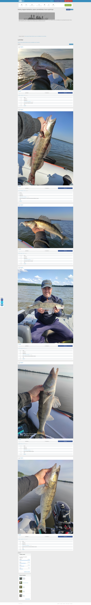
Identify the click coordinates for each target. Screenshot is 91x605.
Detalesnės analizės (27, 571)
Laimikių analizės (32, 5)
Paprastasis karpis (25, 582)
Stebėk (72, 9)
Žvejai (45, 5)
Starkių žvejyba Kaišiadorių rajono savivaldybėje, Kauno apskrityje (30, 42)
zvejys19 (22, 95)
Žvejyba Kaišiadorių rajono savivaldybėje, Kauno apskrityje (37, 36)
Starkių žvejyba (27, 36)
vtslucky (19, 95)
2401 (29, 559)
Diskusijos (53, 5)
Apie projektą (67, 603)
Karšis (24, 586)
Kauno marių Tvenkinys (27, 101)
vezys (19, 190)
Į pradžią (21, 5)
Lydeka (24, 577)
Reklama (64, 603)
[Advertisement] (45, 28)
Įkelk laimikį (71, 44)
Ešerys (24, 595)
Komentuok (47, 92)
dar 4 (23, 253)
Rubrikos (48, 5)
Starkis (19, 186)
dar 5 (24, 95)
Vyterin (22, 443)
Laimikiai (26, 5)
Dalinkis (68, 9)
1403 (29, 562)
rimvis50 (19, 443)
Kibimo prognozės (39, 5)
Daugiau (19, 552)
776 (29, 567)
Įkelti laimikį (68, 5)
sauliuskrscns (22, 190)
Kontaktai (61, 603)
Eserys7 (21, 46)
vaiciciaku (21, 348)
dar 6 (24, 348)
